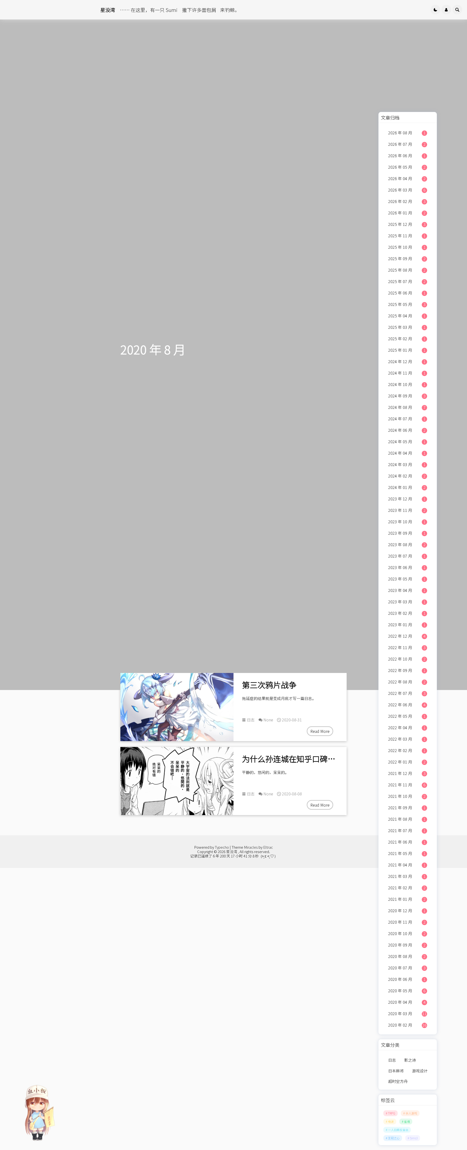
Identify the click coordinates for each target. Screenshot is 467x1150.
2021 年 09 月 (407, 807)
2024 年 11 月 (407, 373)
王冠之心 (394, 1138)
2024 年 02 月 (407, 476)
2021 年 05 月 (407, 853)
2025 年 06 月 (407, 293)
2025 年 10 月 (407, 247)
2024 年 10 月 (407, 384)
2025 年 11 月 (407, 236)
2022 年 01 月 (407, 762)
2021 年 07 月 (407, 830)
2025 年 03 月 (407, 327)
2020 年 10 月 (407, 933)
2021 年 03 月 (407, 876)
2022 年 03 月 (407, 739)
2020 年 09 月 (407, 945)
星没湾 (231, 851)
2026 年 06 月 (407, 155)
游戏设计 (420, 1071)
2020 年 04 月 (407, 1002)
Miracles (251, 847)
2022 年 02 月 (407, 750)
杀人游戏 (411, 1113)
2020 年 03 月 (407, 1013)
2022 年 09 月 (407, 670)
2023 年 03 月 (407, 602)
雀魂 (407, 1121)
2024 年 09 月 (407, 396)
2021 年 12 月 (407, 773)
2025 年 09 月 (407, 258)
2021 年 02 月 (407, 888)
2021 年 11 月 (407, 785)
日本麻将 (396, 1071)
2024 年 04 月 (407, 453)
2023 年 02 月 (407, 613)
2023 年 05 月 (407, 579)
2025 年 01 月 (407, 350)
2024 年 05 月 (407, 441)
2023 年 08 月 (407, 544)
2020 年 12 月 (407, 910)
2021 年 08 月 (407, 819)
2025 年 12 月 (407, 224)
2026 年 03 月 (407, 190)
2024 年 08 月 (407, 407)
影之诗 (410, 1060)
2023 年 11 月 (407, 510)
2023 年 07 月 (407, 556)
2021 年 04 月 (407, 865)
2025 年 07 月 (407, 281)
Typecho (222, 847)
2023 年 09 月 (407, 533)
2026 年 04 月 (407, 178)
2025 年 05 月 (407, 304)
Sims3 (414, 1138)
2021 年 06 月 (407, 842)
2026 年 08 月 (407, 133)
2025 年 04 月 (407, 316)
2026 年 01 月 (407, 213)
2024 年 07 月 (407, 419)
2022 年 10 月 (407, 659)
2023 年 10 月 (407, 521)
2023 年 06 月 (407, 567)
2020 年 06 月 (407, 979)
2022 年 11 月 (407, 647)
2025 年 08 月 (407, 270)
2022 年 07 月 (407, 693)
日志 (251, 720)
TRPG (391, 1113)
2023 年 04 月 (407, 590)
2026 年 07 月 (407, 144)
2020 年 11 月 (407, 922)
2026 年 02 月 (407, 201)
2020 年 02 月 (407, 1025)
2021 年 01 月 (407, 899)
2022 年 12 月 (407, 636)
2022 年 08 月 (407, 682)
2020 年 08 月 (407, 956)
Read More (320, 731)
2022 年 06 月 (407, 705)
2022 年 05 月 (407, 716)
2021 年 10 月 (407, 796)
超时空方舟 (398, 1081)
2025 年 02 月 (407, 338)
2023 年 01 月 (407, 624)
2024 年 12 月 (407, 361)
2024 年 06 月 (407, 430)
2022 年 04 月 (407, 727)
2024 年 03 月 (407, 464)
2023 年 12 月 (407, 499)
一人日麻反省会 (398, 1130)
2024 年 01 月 (407, 487)
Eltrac (268, 847)
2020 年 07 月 (407, 968)
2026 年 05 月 (407, 167)
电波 (391, 1121)
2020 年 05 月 (407, 991)
